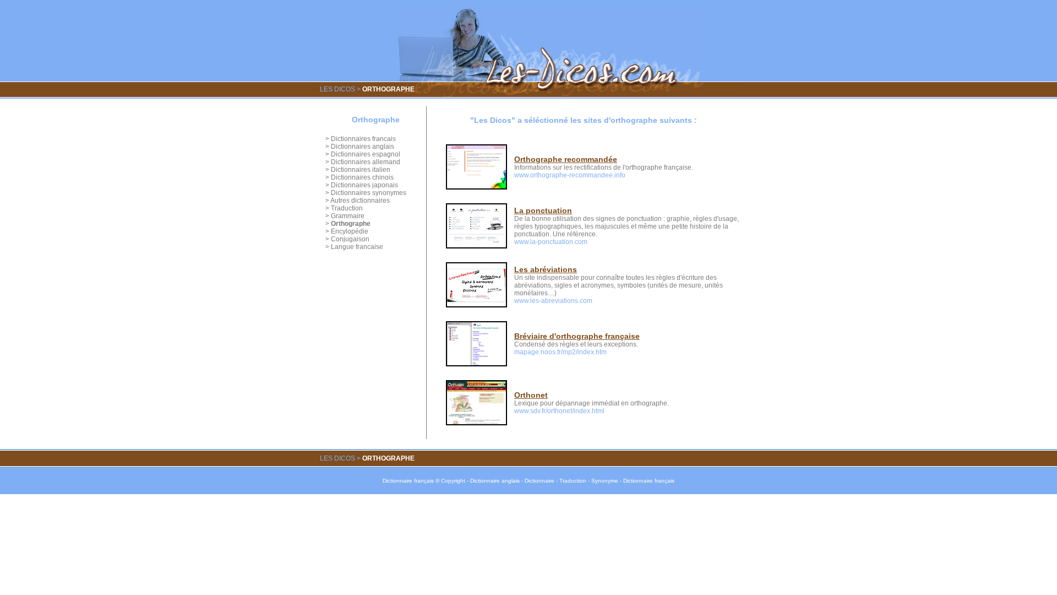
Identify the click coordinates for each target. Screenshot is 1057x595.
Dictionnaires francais (363, 139)
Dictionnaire (539, 481)
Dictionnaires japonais (364, 185)
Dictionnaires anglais (362, 146)
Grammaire (347, 216)
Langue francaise (357, 247)
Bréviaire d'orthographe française (577, 336)
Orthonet (531, 395)
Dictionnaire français (408, 481)
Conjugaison (350, 239)
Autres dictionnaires (360, 200)
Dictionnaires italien (360, 170)
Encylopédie (349, 231)
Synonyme (604, 481)
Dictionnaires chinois (362, 177)
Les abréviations (545, 269)
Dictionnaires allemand (365, 162)
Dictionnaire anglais (495, 481)
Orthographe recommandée (565, 159)
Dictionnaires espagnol (365, 154)
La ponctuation (543, 210)
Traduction (347, 208)
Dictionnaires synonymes (368, 193)
